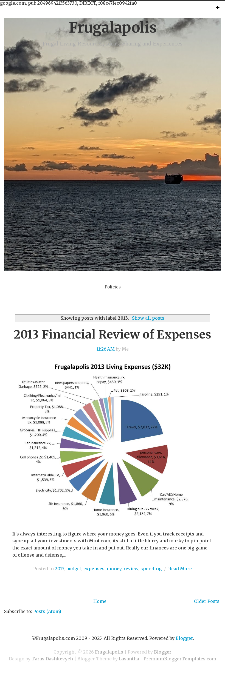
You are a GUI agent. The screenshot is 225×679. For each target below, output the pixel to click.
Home (99, 601)
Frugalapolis (113, 27)
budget (73, 568)
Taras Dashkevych (52, 658)
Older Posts (207, 601)
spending (151, 568)
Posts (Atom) (47, 611)
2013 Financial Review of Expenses (112, 334)
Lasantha (129, 658)
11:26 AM (106, 349)
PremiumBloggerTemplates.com (180, 658)
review (130, 568)
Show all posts (148, 318)
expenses (94, 568)
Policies (113, 287)
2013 (59, 568)
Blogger (184, 638)
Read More (180, 568)
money (114, 568)
